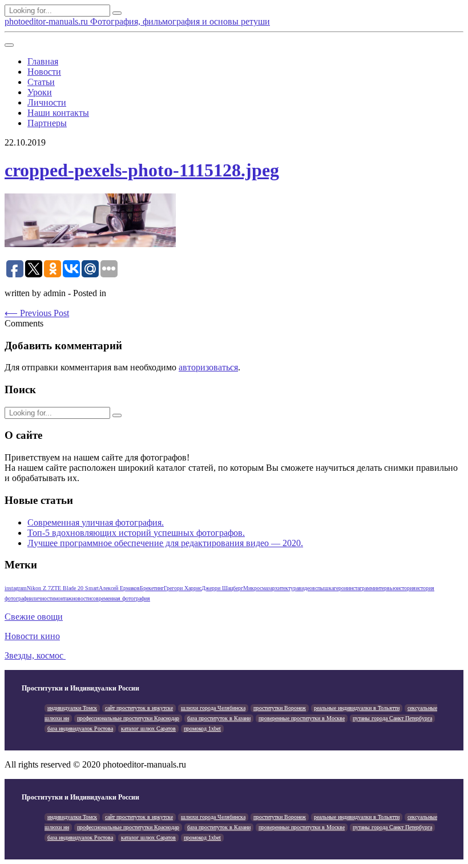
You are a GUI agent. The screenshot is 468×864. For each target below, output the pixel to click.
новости (81, 598)
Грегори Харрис (182, 588)
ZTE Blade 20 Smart (75, 588)
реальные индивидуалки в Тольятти (357, 708)
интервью (385, 588)
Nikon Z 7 (39, 588)
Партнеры (47, 123)
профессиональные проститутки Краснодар (128, 718)
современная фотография (120, 598)
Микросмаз (256, 588)
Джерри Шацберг (222, 588)
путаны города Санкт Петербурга (392, 718)
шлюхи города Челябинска (213, 708)
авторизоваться (208, 367)
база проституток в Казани (219, 718)
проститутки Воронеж (279, 708)
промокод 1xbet (202, 728)
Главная (42, 61)
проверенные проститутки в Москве (302, 718)
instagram (16, 588)
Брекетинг (152, 588)
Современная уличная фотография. (95, 522)
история (406, 588)
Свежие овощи (34, 616)
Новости (44, 71)
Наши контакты (58, 113)
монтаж (63, 598)
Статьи (41, 82)
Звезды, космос (35, 655)
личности (43, 598)
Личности (46, 102)
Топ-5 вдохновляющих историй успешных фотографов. (136, 533)
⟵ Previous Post (37, 313)
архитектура (284, 588)
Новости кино (32, 636)
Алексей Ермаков (119, 588)
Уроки (39, 92)
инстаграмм (360, 588)
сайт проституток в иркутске (139, 708)
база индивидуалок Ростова (80, 728)
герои (340, 588)
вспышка (323, 588)
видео (305, 588)
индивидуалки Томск (72, 708)
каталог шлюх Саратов (148, 728)
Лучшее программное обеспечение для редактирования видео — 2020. (165, 543)
